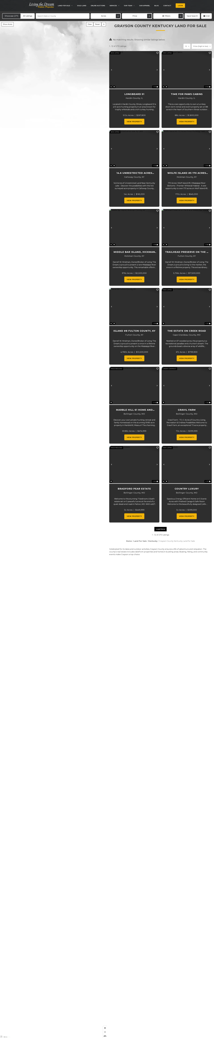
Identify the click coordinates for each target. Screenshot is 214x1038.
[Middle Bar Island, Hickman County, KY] (134, 228)
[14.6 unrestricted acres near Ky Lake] (134, 149)
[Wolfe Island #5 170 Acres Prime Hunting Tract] (187, 149)
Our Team (128, 5)
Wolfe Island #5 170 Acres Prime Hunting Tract (186, 173)
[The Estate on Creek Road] (187, 307)
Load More (160, 529)
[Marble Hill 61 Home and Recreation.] (134, 385)
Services (113, 5)
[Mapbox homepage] (1, 1036)
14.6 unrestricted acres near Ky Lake (134, 173)
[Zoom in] (105, 1028)
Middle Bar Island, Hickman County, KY (134, 252)
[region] (53, 529)
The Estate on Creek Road (186, 331)
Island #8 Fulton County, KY (134, 331)
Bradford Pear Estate (134, 488)
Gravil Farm (187, 410)
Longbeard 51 (134, 94)
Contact (167, 5)
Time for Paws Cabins (187, 94)
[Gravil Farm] (187, 385)
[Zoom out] (105, 1032)
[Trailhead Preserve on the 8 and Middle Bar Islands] (187, 228)
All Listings (27, 16)
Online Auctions (98, 5)
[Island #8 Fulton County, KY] (134, 307)
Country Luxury (187, 488)
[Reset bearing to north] (105, 1036)
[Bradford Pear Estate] (134, 464)
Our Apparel (144, 5)
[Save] (157, 53)
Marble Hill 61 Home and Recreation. (134, 410)
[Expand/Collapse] (104, 24)
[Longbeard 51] (134, 70)
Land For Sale (64, 5)
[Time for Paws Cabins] (187, 70)
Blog (156, 5)
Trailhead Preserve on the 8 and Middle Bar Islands (186, 252)
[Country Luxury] (187, 464)
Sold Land (81, 5)
